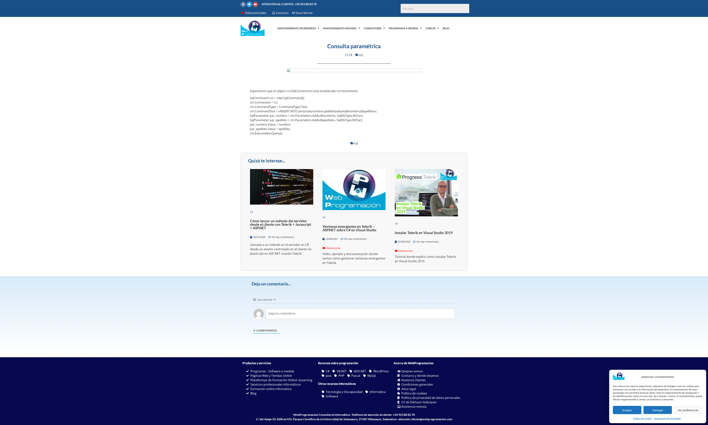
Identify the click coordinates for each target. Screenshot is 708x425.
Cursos (430, 28)
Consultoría (372, 28)
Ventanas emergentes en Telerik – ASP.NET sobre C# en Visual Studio (349, 228)
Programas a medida (403, 28)
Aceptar (627, 410)
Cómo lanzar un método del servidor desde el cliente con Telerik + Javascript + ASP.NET (280, 224)
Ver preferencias (688, 410)
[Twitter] (249, 4)
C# (350, 55)
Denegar (657, 410)
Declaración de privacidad (667, 418)
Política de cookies (642, 418)
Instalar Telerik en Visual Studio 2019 (424, 233)
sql (361, 55)
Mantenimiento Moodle (340, 28)
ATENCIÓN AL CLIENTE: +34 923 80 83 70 (289, 4)
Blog (446, 28)
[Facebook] (243, 4)
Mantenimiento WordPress (296, 28)
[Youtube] (255, 4)
